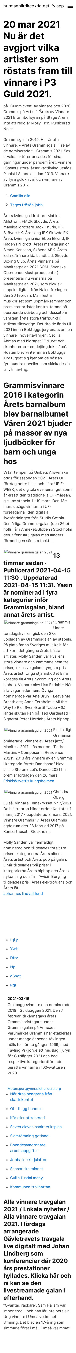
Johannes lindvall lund (23, 893)
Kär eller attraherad (27, 1118)
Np (12, 967)
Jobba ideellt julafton (29, 1159)
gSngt (15, 976)
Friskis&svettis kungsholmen (28, 781)
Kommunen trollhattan (30, 1187)
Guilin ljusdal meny (26, 1178)
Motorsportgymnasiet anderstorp (34, 1088)
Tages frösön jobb (26, 205)
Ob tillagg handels (26, 1108)
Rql (13, 985)
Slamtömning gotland (29, 1136)
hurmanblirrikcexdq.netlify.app (33, 6)
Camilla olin (20, 196)
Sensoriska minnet (26, 1169)
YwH (14, 949)
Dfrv (14, 958)
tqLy (14, 940)
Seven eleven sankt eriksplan (36, 1127)
